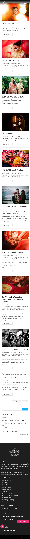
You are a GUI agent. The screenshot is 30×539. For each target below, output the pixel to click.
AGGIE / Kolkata (8, 133)
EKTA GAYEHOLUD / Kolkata (13, 170)
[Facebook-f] (2, 530)
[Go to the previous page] (13, 401)
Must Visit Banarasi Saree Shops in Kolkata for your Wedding (14, 418)
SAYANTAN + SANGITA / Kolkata (15, 206)
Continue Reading (8, 34)
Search (3, 406)
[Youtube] (14, 530)
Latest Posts (12, 28)
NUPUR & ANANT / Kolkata (13, 97)
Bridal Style (5, 28)
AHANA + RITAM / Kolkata (12, 252)
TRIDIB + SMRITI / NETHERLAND (15, 349)
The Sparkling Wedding (14, 537)
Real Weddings (19, 28)
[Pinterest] (8, 530)
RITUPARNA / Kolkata (10, 60)
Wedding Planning (16, 30)
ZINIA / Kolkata (8, 24)
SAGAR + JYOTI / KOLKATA (12, 377)
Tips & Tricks (8, 308)
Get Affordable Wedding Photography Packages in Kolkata (12, 299)
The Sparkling (6, 27)
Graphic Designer (5, 417)
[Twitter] (11, 530)
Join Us (3, 523)
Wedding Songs (20, 309)
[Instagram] (5, 530)
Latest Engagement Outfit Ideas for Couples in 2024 (12, 427)
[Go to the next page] (26, 401)
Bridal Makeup (6, 306)
